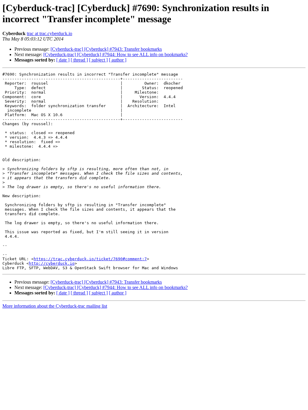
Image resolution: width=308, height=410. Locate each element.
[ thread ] (79, 59)
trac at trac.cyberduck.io (49, 33)
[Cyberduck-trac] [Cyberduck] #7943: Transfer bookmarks (106, 49)
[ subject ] (98, 59)
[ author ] (117, 59)
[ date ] (62, 59)
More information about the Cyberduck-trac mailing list (54, 306)
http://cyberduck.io (52, 263)
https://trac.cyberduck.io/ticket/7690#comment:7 (90, 259)
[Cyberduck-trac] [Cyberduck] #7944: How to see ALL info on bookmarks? (115, 54)
